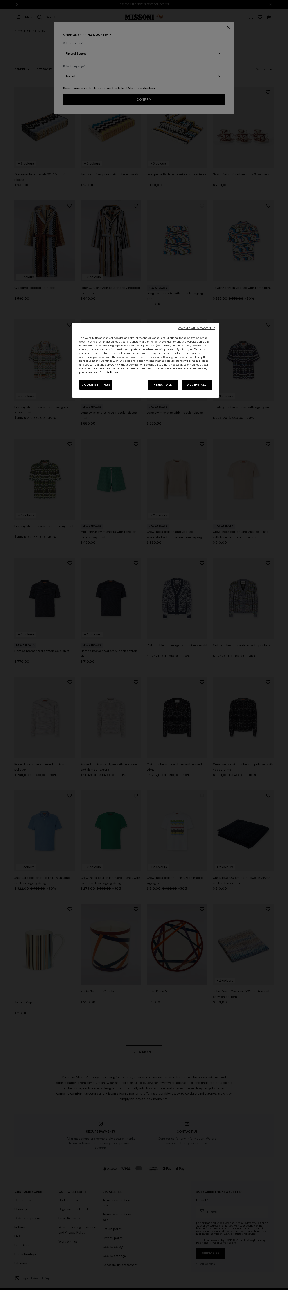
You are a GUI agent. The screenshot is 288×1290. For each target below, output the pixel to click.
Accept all (196, 384)
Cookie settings (96, 384)
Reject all (162, 384)
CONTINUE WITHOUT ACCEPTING (196, 328)
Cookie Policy (109, 372)
